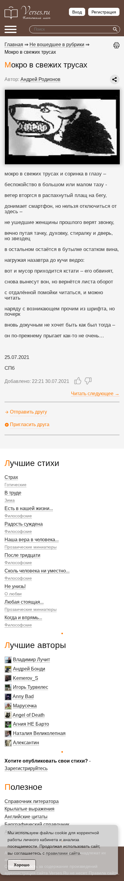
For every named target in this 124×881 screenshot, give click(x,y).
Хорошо (21, 865)
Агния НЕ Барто (31, 724)
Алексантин (26, 742)
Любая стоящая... (24, 602)
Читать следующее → (95, 393)
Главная (14, 44)
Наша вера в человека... (32, 539)
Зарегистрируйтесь (26, 768)
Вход (77, 12)
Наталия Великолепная (39, 733)
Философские (18, 515)
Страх (11, 477)
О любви (13, 593)
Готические (15, 484)
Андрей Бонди (29, 668)
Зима (10, 500)
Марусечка (25, 705)
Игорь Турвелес (30, 687)
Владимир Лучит (31, 659)
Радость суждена (24, 524)
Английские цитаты (26, 816)
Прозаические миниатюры (31, 547)
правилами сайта (63, 853)
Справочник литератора (32, 801)
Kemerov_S (25, 678)
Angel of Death (29, 715)
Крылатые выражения (29, 808)
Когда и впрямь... (23, 617)
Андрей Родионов (40, 79)
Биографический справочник (37, 824)
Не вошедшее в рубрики (56, 44)
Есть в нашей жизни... (29, 508)
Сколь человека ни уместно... (37, 570)
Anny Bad (23, 696)
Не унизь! (15, 586)
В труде (13, 492)
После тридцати (22, 555)
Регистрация (103, 12)
